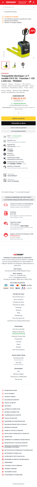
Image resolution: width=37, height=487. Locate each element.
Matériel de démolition (12, 412)
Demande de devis (18, 302)
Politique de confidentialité (19, 376)
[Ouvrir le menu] (3, 2)
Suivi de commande (18, 329)
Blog (18, 313)
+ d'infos (18, 146)
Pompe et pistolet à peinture (14, 430)
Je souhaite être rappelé (23, 192)
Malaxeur (8, 406)
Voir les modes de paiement (18, 127)
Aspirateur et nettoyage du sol (15, 456)
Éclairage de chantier (12, 399)
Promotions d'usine (11, 390)
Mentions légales (18, 374)
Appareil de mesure (11, 468)
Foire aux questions (18, 318)
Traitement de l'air (10, 471)
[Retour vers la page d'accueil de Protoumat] (11, 2)
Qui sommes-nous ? (19, 297)
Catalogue (18, 307)
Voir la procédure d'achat (18, 131)
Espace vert (8, 436)
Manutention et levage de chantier (16, 442)
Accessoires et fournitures (14, 474)
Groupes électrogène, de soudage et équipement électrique (16, 446)
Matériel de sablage (11, 427)
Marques (18, 310)
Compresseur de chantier (13, 415)
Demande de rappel (18, 305)
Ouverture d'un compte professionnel (18, 321)
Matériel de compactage (12, 409)
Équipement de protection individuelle (17, 459)
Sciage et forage (10, 396)
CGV (18, 371)
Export (18, 344)
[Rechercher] (34, 7)
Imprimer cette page (9, 192)
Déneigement (9, 462)
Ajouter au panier (18, 118)
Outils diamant (9, 393)
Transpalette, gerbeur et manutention (17, 439)
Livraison (18, 341)
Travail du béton (10, 402)
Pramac (8, 90)
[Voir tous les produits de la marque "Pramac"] (5, 73)
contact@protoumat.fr (19, 277)
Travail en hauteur (11, 418)
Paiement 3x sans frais (18, 336)
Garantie (18, 347)
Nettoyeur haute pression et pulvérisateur (19, 450)
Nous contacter (18, 299)
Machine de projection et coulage (16, 424)
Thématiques (18, 315)
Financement (18, 339)
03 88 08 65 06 (15, 236)
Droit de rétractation (18, 349)
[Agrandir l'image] (34, 58)
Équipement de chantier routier (15, 421)
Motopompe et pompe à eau (13, 453)
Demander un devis (19, 123)
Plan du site (18, 379)
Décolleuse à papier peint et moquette (17, 433)
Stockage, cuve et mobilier (13, 465)
